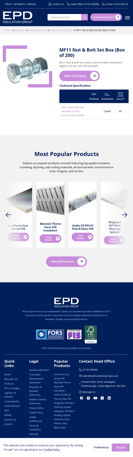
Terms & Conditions (35, 427)
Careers (8, 424)
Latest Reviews (12, 405)
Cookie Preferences (35, 419)
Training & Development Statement (36, 378)
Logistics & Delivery (10, 394)
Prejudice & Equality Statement (35, 390)
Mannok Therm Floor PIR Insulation (50, 227)
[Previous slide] (8, 215)
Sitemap (33, 434)
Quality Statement (39, 370)
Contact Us (10, 419)
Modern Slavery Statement (37, 401)
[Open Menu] (127, 17)
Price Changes (12, 388)
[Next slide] (125, 215)
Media (7, 415)
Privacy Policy (36, 408)
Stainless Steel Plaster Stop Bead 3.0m (62, 423)
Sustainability (11, 401)
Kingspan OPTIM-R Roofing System (64, 413)
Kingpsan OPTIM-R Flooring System (115, 227)
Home (7, 374)
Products (9, 383)
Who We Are (11, 379)
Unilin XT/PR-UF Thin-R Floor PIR (82, 227)
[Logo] (66, 302)
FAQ (6, 410)
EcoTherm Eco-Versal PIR (18, 227)
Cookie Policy (36, 412)
